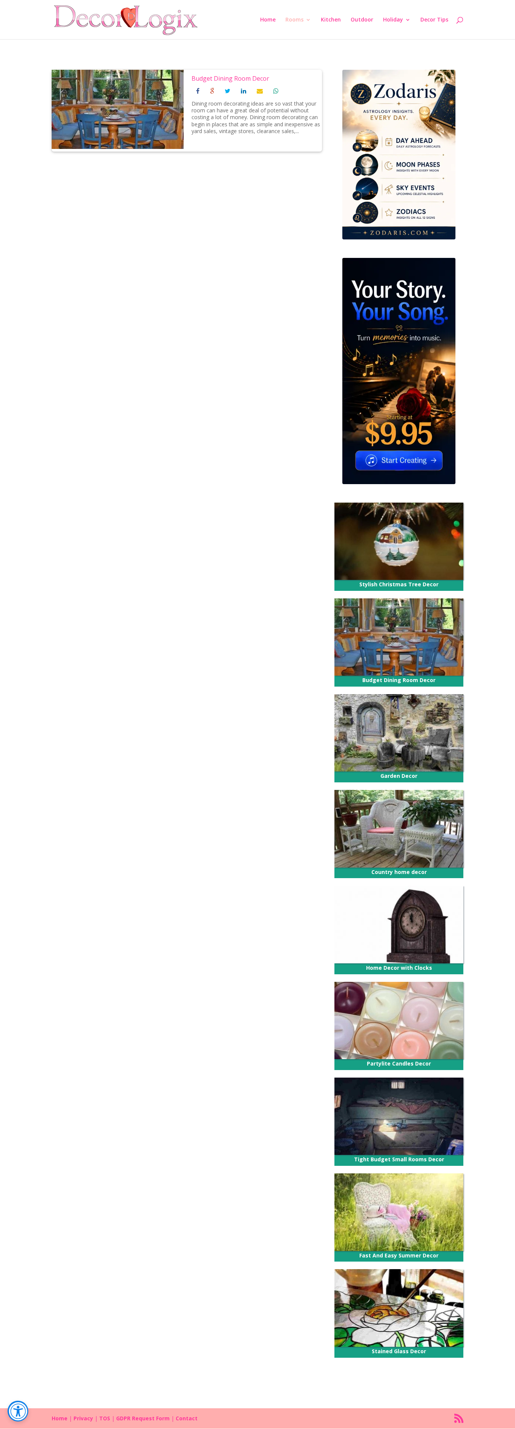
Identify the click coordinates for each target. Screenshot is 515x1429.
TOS (104, 1418)
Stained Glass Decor (399, 1351)
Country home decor (399, 871)
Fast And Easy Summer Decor (398, 1255)
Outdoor (362, 20)
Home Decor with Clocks (399, 967)
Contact (187, 1418)
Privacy (83, 1418)
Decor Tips (434, 20)
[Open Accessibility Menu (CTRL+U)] (18, 1411)
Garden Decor (398, 775)
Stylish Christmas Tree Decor (398, 584)
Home (268, 20)
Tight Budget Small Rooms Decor (399, 1159)
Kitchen (331, 20)
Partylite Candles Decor (399, 1063)
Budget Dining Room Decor (230, 78)
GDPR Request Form (143, 1418)
